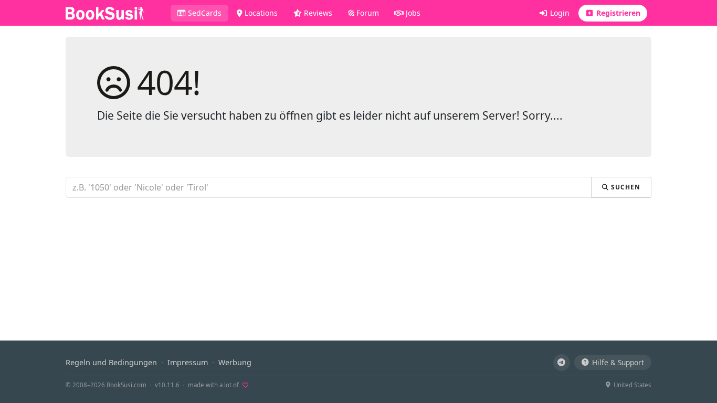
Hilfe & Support (618, 362)
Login (559, 13)
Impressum (187, 362)
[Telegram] (561, 362)
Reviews (317, 13)
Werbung (234, 362)
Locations (260, 13)
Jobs (412, 13)
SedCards (207, 12)
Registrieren (617, 13)
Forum (366, 13)
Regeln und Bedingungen (111, 362)
